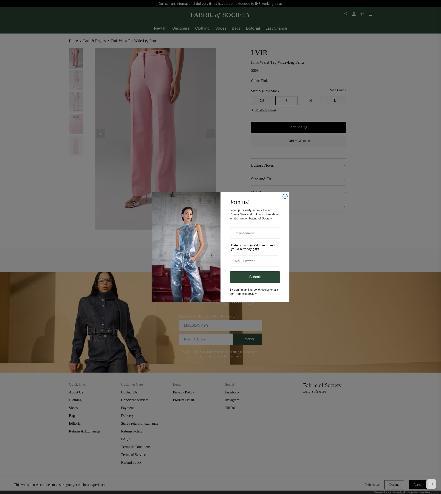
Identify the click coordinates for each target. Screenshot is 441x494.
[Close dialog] (285, 196)
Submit (255, 277)
